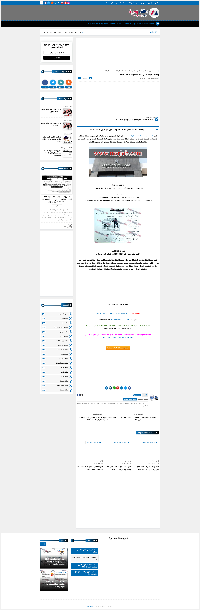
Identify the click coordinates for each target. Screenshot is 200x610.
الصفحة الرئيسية (151, 71)
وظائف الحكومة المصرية (146, 23)
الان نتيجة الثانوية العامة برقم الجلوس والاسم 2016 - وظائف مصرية (51, 139)
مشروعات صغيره (55, 314)
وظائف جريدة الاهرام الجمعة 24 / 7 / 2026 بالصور (51, 124)
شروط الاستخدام (108, 3)
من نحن (143, 3)
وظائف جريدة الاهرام (55, 340)
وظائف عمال (124, 71)
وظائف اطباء (55, 322)
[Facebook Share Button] (129, 388)
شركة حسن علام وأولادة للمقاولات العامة (139, 135)
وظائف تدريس (55, 331)
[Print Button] (106, 388)
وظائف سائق (55, 354)
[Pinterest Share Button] (121, 388)
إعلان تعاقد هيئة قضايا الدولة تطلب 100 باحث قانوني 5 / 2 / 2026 (90, 468)
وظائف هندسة (103, 71)
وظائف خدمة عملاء (55, 349)
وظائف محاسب (114, 71)
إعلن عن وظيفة (130, 23)
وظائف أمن (55, 318)
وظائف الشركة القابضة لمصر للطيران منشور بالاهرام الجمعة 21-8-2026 (76, 32)
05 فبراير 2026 (98, 464)
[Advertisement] (78, 12)
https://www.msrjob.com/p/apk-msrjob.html (117, 337)
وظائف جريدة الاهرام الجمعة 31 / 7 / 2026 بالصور (51, 110)
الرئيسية (156, 3)
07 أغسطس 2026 (152, 464)
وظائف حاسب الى (55, 345)
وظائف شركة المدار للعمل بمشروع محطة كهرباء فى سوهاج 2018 (55, 561)
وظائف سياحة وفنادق (55, 363)
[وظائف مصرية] (144, 12)
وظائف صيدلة (55, 367)
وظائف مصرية (89, 606)
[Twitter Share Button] (125, 388)
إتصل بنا (150, 3)
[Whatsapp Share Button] (114, 388)
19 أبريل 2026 (125, 464)
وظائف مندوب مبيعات (55, 385)
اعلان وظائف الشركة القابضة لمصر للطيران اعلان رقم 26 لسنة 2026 (148, 468)
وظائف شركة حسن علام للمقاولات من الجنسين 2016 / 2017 (134, 120)
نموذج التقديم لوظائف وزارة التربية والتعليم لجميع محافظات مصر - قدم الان (54, 584)
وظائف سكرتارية (55, 358)
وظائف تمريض (55, 336)
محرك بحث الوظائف (133, 3)
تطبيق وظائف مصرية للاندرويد (98, 23)
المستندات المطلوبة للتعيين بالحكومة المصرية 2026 (113, 313)
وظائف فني (55, 372)
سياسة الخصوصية (120, 3)
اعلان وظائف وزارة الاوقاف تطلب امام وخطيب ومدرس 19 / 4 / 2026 (119, 468)
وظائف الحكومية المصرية (120, 319)
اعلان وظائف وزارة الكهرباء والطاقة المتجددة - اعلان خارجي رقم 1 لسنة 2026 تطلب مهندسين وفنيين (57, 199)
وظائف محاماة (55, 381)
